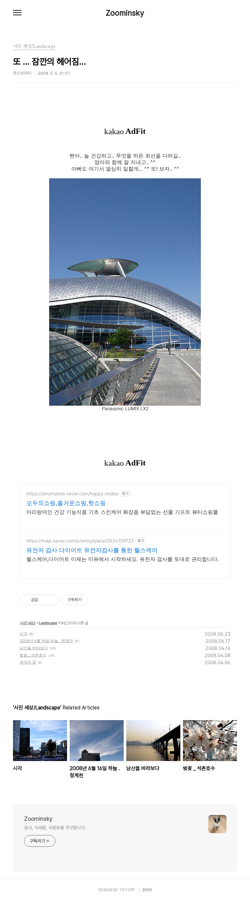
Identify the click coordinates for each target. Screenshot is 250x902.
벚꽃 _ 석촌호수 (33, 655)
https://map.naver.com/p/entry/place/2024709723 (80, 540)
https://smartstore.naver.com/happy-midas (72, 493)
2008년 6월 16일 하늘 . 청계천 (46, 640)
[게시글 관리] (52, 600)
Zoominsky (125, 13)
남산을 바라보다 (34, 647)
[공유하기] (44, 600)
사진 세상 (27, 622)
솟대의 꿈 (28, 662)
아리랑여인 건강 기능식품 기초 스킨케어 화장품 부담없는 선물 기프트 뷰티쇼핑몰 (122, 512)
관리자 (147, 890)
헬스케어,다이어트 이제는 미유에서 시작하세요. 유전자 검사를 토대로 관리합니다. (122, 559)
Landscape (48, 622)
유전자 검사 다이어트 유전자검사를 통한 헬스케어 (92, 550)
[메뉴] (17, 12)
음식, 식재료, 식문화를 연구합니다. (55, 827)
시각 (23, 633)
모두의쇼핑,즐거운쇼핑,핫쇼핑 (66, 503)
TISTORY (127, 890)
